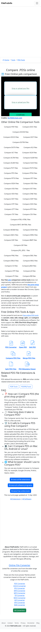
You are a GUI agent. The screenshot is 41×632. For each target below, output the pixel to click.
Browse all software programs (20, 485)
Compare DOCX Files (11, 137)
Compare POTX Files (29, 168)
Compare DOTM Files (20, 142)
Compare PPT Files (30, 178)
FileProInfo (6, 3)
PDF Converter (19, 583)
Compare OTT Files (11, 209)
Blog (37, 623)
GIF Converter (19, 600)
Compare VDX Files (11, 194)
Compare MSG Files (30, 261)
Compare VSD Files (30, 183)
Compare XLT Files (11, 152)
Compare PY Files (11, 276)
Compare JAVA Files (29, 266)
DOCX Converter (19, 586)
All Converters (19, 610)
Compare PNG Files (11, 255)
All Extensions (15, 499)
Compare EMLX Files (11, 261)
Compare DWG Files (30, 235)
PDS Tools (21, 60)
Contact (10, 623)
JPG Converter (19, 588)
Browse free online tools (20, 491)
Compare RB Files (29, 276)
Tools (13, 60)
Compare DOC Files (29, 127)
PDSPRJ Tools (26, 387)
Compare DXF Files (11, 240)
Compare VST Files (30, 189)
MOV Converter (19, 598)
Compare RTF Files (30, 209)
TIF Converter (20, 595)
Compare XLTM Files (11, 158)
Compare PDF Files (11, 127)
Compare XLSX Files (29, 152)
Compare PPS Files (11, 173)
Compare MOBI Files (11, 230)
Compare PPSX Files (29, 173)
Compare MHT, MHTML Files (20, 225)
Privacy (23, 623)
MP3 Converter (19, 593)
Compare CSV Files (30, 214)
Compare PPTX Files (11, 178)
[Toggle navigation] (37, 3)
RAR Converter (19, 605)
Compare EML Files (30, 255)
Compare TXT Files (11, 214)
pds (9, 280)
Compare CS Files (11, 266)
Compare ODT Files (11, 199)
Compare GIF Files (20, 245)
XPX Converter (19, 603)
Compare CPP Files (12, 271)
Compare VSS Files (11, 189)
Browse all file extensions (20, 479)
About (4, 623)
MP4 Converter (19, 591)
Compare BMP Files (29, 240)
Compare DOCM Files (21, 132)
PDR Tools (14, 387)
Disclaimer (30, 623)
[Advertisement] (20, 36)
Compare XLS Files (30, 147)
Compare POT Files (11, 168)
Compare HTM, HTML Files (20, 219)
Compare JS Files (29, 271)
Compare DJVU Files (10, 235)
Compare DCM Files (30, 230)
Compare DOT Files (30, 137)
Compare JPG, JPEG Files (20, 250)
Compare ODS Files (30, 204)
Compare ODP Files (30, 199)
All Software (26, 499)
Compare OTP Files (11, 204)
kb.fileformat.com (15, 118)
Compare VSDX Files (11, 183)
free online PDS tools (31, 315)
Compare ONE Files (30, 194)
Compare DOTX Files (11, 147)
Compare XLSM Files (11, 163)
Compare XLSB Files (30, 158)
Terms (17, 623)
